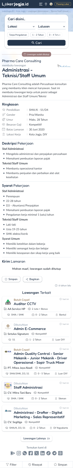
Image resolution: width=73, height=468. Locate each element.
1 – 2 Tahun (38, 35)
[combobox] (21, 26)
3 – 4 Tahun (54, 35)
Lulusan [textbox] (44, 26)
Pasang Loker (62, 4)
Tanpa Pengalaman (18, 35)
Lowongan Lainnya (34, 438)
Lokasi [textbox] (12, 26)
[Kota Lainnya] (45, 4)
